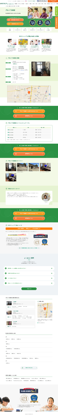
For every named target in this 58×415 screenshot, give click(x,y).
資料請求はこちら (29, 115)
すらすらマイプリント (16, 307)
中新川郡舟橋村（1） (25, 358)
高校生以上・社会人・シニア (51, 3)
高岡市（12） (8, 353)
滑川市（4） (31, 358)
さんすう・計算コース (35, 378)
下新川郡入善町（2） (17, 348)
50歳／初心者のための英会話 (18, 77)
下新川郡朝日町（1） (9, 348)
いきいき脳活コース (41, 380)
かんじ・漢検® (16, 76)
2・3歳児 (26, 3)
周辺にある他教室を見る (42, 322)
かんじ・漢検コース (9, 380)
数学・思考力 (26, 306)
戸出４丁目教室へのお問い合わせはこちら (29, 111)
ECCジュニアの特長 (21, 3)
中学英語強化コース (16, 378)
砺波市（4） (13, 353)
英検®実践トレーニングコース (25, 378)
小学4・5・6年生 (41, 3)
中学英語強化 (22, 73)
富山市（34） (19, 353)
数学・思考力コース (43, 378)
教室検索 (16, 3)
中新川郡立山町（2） (17, 358)
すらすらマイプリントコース (18, 380)
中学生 (45, 3)
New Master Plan (26, 380)
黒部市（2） (8, 343)
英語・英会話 (16, 73)
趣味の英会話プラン (33, 380)
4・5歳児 (30, 3)
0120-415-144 (22, 70)
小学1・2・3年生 (35, 3)
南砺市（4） (37, 358)
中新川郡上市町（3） (9, 358)
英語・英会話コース (9, 378)
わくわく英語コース (48, 380)
